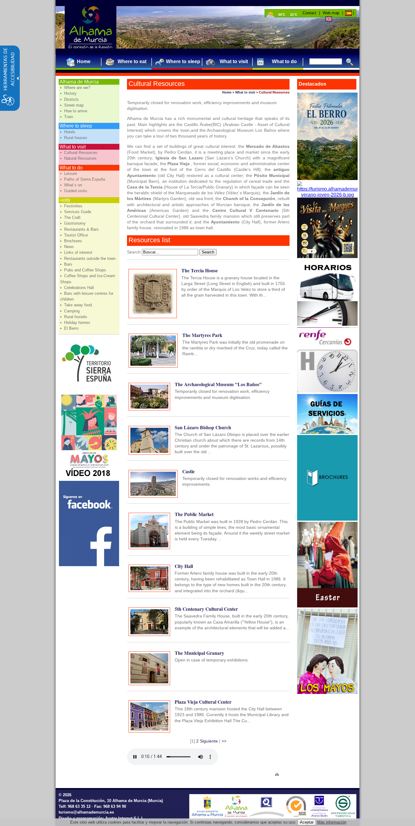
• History (69, 93)
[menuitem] (81, 61)
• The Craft (71, 217)
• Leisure (69, 173)
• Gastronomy (73, 223)
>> (223, 741)
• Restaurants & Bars (80, 229)
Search (134, 252)
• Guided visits (74, 191)
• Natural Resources (79, 158)
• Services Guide (76, 211)
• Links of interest (77, 252)
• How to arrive (74, 111)
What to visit (245, 92)
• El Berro (70, 328)
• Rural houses (74, 137)
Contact (309, 13)
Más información (331, 822)
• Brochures (71, 241)
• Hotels (68, 132)
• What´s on (71, 185)
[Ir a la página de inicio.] (90, 27)
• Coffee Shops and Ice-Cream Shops (87, 279)
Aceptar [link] (307, 822)
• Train (67, 116)
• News (67, 246)
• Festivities (72, 206)
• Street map (72, 105)
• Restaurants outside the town (88, 258)
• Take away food (76, 305)
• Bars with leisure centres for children (86, 296)
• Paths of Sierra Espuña (83, 179)
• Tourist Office (74, 235)
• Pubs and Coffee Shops (83, 270)
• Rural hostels (74, 316)
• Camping (70, 311)
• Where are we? (75, 87)
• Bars (67, 264)
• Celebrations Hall (77, 287)
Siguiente (209, 741)
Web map (331, 13)
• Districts (70, 99)
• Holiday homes (75, 322)
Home (227, 92)
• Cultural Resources (79, 152)
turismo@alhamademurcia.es (86, 812)
